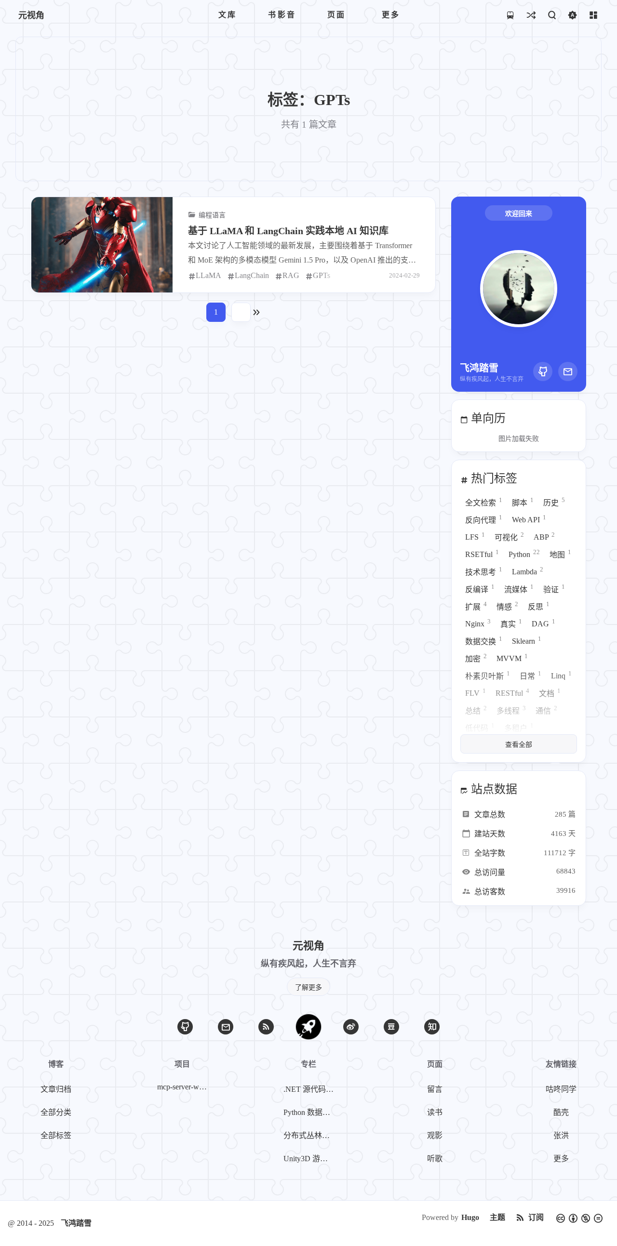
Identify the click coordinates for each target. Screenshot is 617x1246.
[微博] (351, 1026)
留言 (435, 1089)
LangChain (252, 275)
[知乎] (432, 1026)
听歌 (435, 1158)
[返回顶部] (308, 1026)
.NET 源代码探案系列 (310, 1089)
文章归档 (55, 1089)
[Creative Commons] (579, 1217)
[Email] (567, 371)
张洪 (561, 1135)
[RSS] (266, 1026)
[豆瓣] (391, 1026)
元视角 (31, 15)
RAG (290, 275)
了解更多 (308, 987)
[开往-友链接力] (510, 14)
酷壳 (561, 1112)
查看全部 (518, 744)
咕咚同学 (561, 1089)
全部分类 (55, 1112)
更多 (561, 1158)
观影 (435, 1135)
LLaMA (208, 275)
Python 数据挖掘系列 (310, 1112)
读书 (435, 1112)
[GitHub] (542, 371)
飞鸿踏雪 (76, 1223)
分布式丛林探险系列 (310, 1135)
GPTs (321, 275)
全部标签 (55, 1135)
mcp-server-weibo (184, 1087)
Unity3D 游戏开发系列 (310, 1158)
